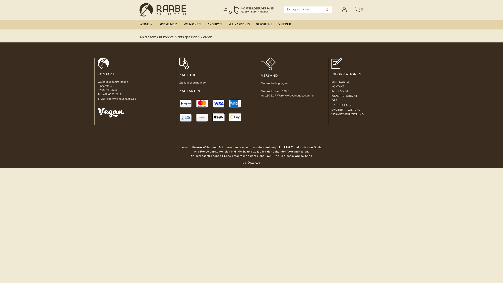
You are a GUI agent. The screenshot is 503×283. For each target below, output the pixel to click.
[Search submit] (327, 9)
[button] (146, 25)
